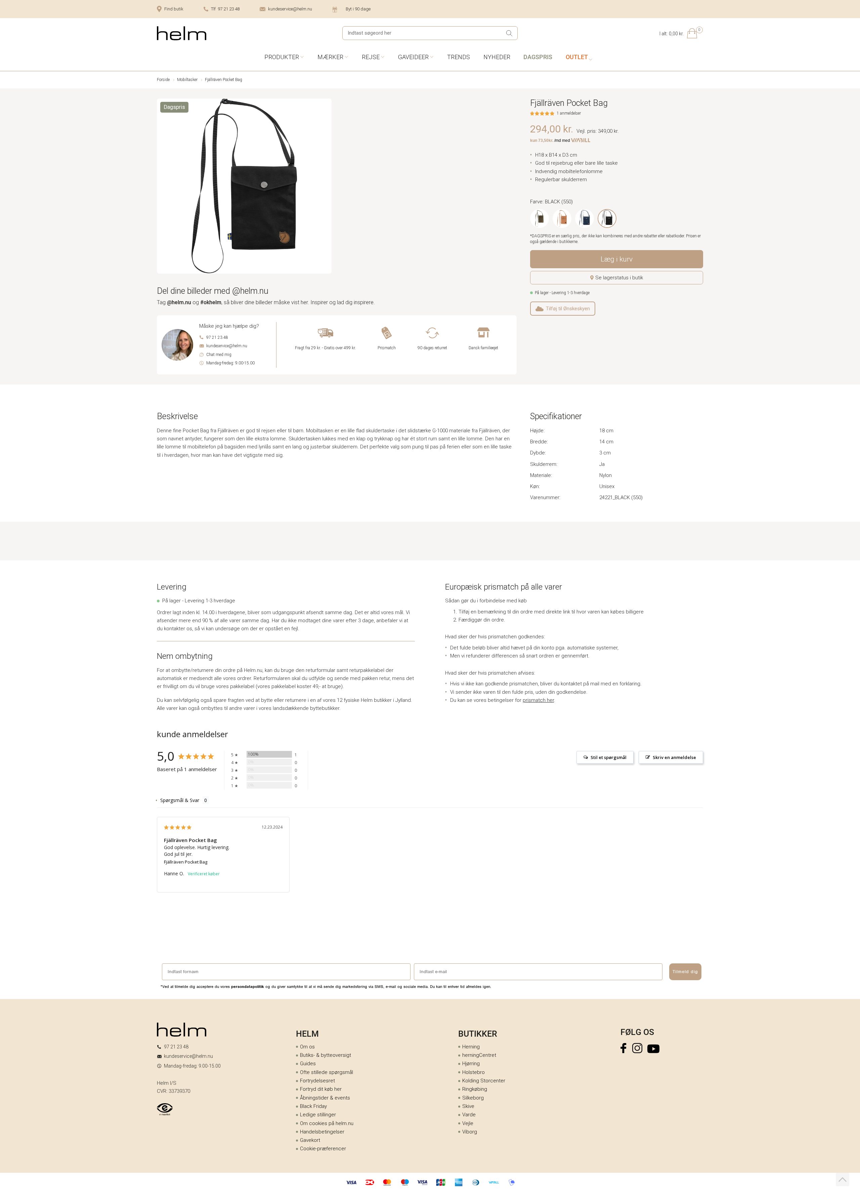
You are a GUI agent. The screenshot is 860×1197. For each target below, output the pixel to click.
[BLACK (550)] (607, 218)
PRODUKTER (281, 57)
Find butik (173, 8)
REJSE (371, 57)
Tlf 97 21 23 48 (225, 8)
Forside (163, 79)
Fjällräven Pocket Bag (185, 862)
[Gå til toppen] (842, 1179)
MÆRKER (330, 57)
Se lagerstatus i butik (619, 278)
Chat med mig (218, 354)
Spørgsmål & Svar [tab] (179, 800)
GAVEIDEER (413, 57)
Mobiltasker (187, 79)
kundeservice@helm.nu (290, 8)
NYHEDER (496, 57)
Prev (161, 187)
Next (327, 187)
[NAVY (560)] (584, 218)
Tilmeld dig (685, 971)
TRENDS (458, 57)
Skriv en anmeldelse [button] (674, 757)
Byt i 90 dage (358, 8)
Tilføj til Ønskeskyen (568, 309)
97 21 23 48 (217, 337)
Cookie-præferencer (323, 1149)
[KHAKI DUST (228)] (562, 218)
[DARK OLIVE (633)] (539, 218)
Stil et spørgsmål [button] (609, 757)
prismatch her (538, 700)
